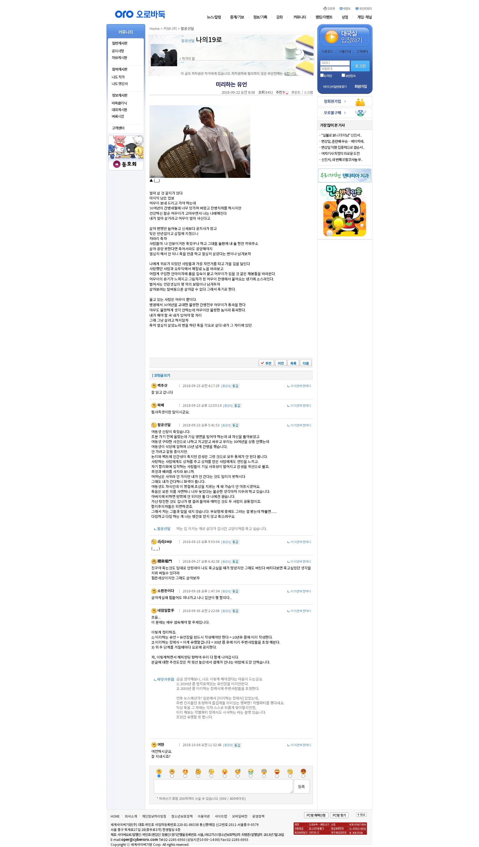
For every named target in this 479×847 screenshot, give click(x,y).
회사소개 (131, 816)
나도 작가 (118, 77)
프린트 (295, 92)
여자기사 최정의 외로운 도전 (340, 153)
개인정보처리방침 (154, 816)
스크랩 (308, 92)
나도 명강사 (120, 83)
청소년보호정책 (182, 816)
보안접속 (350, 75)
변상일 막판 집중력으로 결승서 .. (342, 147)
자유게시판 (119, 57)
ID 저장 (328, 75)
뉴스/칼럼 (216, 17)
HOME (115, 816)
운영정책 (258, 816)
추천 (268, 363)
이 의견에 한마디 (301, 385)
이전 (281, 363)
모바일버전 (239, 816)
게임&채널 (362, 17)
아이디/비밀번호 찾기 (334, 86)
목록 (293, 363)
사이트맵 (221, 816)
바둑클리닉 (119, 103)
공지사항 (118, 50)
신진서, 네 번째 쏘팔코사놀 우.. (341, 159)
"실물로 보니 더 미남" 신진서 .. (341, 135)
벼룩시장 (118, 116)
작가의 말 (188, 58)
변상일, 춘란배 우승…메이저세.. (342, 141)
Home (155, 28)
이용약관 (204, 816)
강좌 (281, 17)
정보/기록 (261, 17)
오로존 (324, 17)
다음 (306, 363)
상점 (345, 17)
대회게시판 (119, 109)
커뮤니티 (300, 17)
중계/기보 (237, 17)
